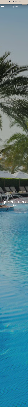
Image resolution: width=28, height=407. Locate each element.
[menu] (2, 6)
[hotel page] (14, 6)
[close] (21, 2)
